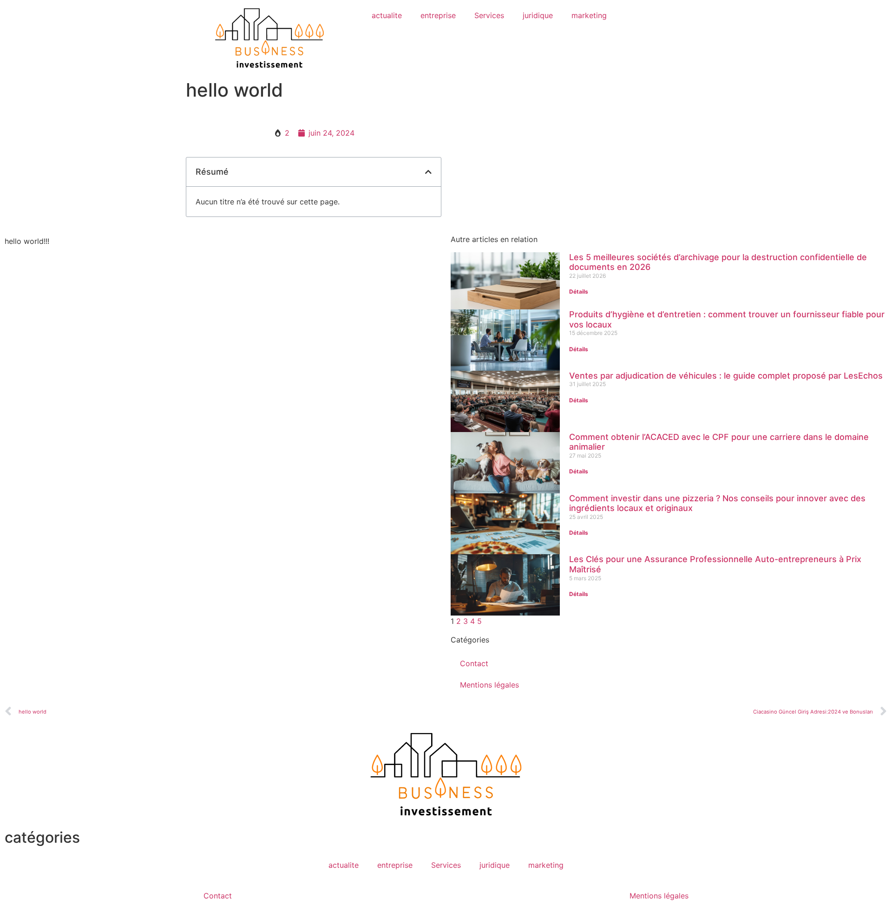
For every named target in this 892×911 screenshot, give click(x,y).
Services (489, 15)
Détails (578, 291)
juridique (538, 15)
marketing (589, 15)
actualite (387, 15)
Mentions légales (489, 684)
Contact (474, 663)
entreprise (438, 15)
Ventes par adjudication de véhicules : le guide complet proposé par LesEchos (726, 375)
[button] (428, 172)
